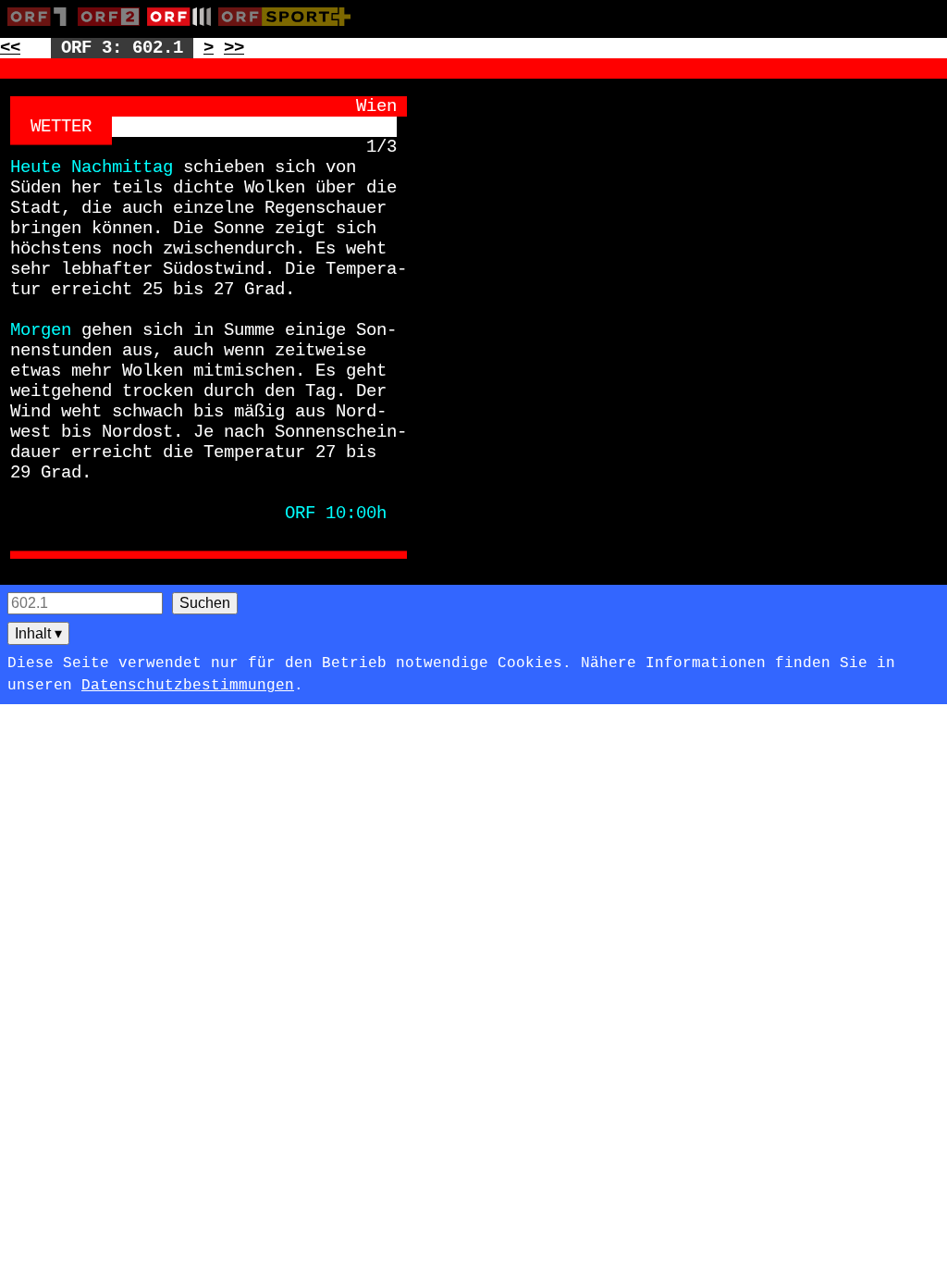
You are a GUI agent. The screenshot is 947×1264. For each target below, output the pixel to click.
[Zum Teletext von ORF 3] (182, 29)
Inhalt (38, 633)
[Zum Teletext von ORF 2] (112, 29)
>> (234, 48)
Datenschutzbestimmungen (187, 685)
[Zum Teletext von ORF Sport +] (288, 29)
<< (10, 48)
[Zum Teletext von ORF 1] (42, 29)
